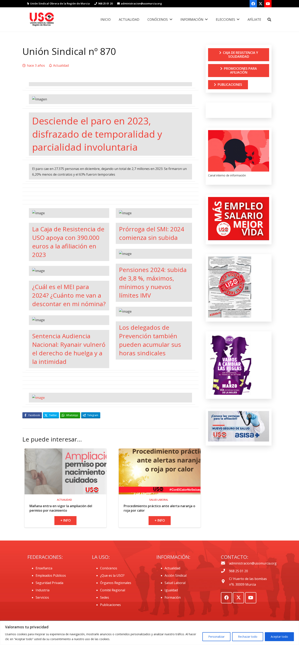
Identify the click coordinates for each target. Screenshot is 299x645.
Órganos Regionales (115, 583)
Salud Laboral (175, 583)
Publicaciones (110, 605)
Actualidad (172, 568)
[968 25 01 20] (225, 571)
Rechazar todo (247, 636)
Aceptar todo (279, 636)
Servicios (42, 597)
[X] (260, 3)
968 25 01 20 (238, 571)
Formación (173, 597)
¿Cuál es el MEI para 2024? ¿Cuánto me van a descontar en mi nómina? (69, 295)
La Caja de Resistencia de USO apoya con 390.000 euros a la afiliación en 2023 (68, 242)
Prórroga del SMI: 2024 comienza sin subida (151, 233)
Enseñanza (44, 568)
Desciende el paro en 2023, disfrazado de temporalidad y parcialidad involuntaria (97, 133)
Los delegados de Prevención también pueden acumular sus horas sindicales (150, 340)
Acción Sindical (176, 575)
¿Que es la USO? (112, 575)
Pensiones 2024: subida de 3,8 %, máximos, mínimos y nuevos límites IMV (153, 282)
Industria (42, 590)
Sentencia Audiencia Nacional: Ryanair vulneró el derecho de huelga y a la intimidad (68, 349)
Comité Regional (112, 590)
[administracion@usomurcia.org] (225, 563)
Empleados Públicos (51, 575)
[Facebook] (253, 3)
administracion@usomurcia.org (253, 563)
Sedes (104, 597)
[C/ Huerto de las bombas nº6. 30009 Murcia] (225, 581)
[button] (269, 19)
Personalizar (216, 636)
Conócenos (108, 568)
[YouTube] (268, 3)
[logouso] (41, 19)
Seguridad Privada (49, 583)
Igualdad (171, 590)
